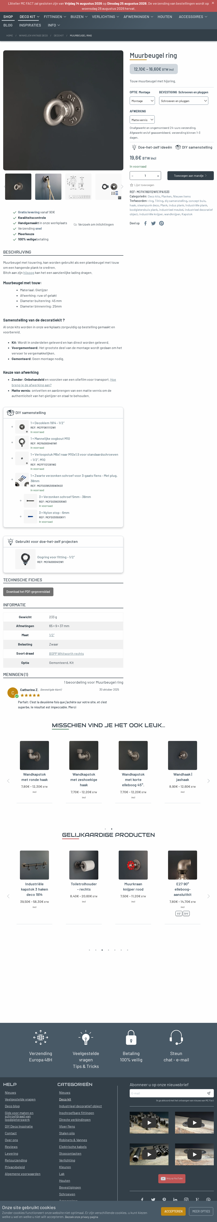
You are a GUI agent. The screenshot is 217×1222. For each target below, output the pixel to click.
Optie (140, 92)
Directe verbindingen (75, 1119)
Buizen (77, 16)
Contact (11, 1133)
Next (122, 187)
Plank (163, 205)
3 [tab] (102, 950)
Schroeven (67, 1194)
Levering (11, 1153)
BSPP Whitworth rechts (66, 653)
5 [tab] (115, 950)
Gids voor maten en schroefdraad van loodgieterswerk (19, 1116)
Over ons (11, 1140)
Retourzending (16, 1160)
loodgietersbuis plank (144, 209)
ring (150, 201)
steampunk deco (148, 205)
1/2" (51, 635)
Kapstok (187, 214)
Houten (165, 16)
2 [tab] (112, 829)
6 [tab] (121, 950)
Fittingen (53, 16)
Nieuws (64, 1092)
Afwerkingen (136, 16)
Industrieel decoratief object (80, 1106)
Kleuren (65, 1167)
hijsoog (28, 272)
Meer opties (201, 1211)
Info (52, 25)
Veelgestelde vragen (20, 1099)
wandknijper (172, 214)
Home (9, 35)
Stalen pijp (67, 1133)
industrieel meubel (171, 209)
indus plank (176, 205)
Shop (8, 16)
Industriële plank (196, 205)
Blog (8, 25)
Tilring (159, 201)
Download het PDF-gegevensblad (28, 591)
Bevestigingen (70, 1187)
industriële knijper (151, 214)
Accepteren (173, 1211)
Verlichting (103, 16)
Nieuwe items (182, 196)
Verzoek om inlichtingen (95, 224)
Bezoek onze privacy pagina (81, 1217)
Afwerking (138, 111)
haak (133, 205)
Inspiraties (30, 25)
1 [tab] (105, 829)
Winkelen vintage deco (33, 35)
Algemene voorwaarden (22, 1174)
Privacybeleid (15, 1167)
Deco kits (154, 196)
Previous (5, 187)
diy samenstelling (176, 201)
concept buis (197, 201)
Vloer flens (67, 1126)
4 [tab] (108, 950)
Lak (61, 1174)
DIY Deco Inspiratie (19, 1126)
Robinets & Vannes (73, 1140)
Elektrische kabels (73, 1147)
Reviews (11, 1147)
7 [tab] (127, 950)
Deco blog (12, 1106)
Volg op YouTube (174, 1178)
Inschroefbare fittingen (76, 1113)
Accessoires (191, 16)
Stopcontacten (70, 1153)
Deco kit (27, 16)
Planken (166, 196)
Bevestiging (183, 92)
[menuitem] (8, 16)
